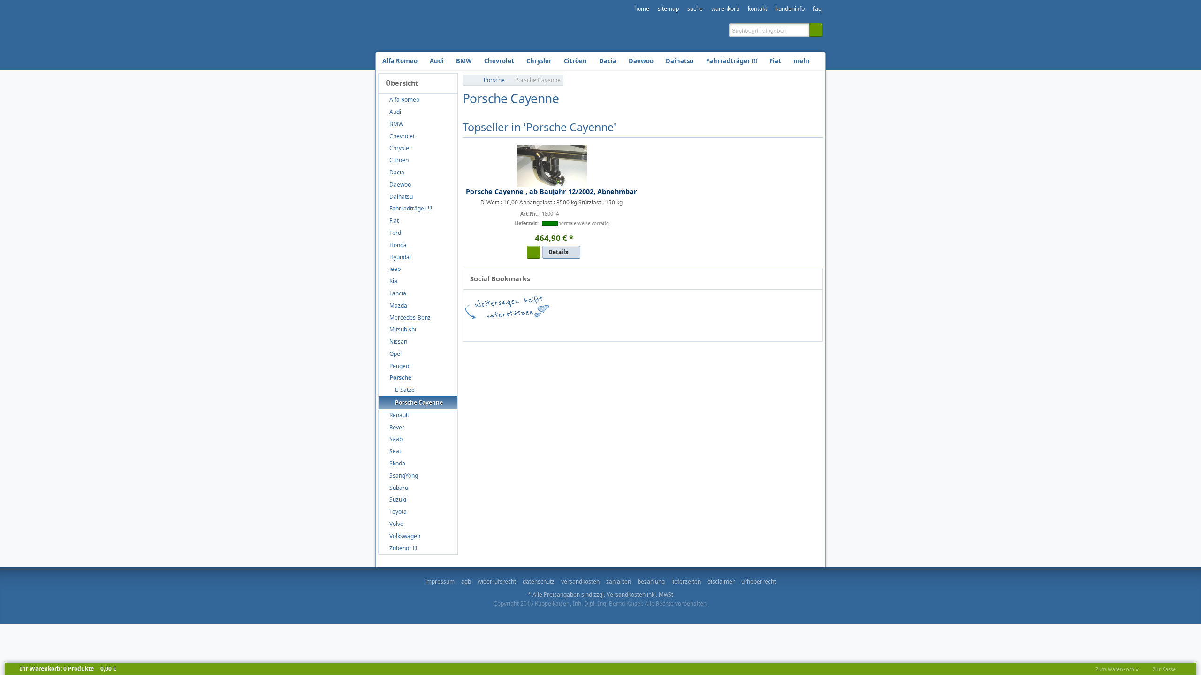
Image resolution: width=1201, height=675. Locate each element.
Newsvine (775, 328)
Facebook (493, 328)
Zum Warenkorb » (1117, 669)
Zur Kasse (1164, 669)
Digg (662, 328)
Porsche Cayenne (538, 80)
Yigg (803, 328)
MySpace (747, 328)
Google (522, 328)
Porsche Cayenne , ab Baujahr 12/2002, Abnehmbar (551, 191)
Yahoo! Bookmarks (691, 328)
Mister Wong (719, 328)
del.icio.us (550, 328)
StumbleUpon (606, 328)
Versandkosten (626, 595)
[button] (815, 30)
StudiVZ (634, 328)
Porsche (494, 80)
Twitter (578, 328)
